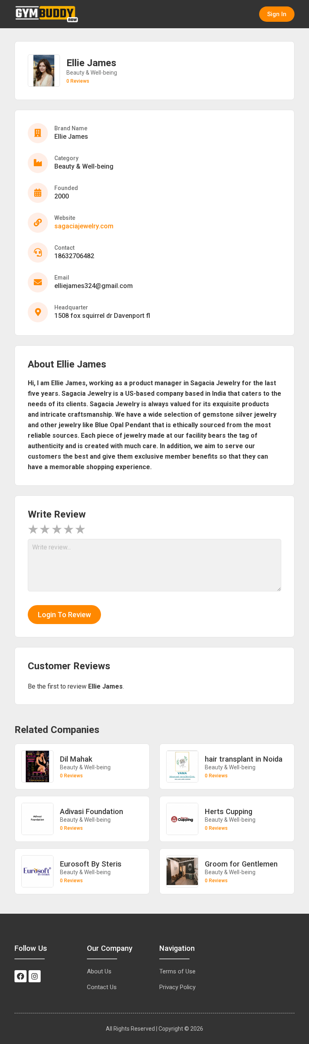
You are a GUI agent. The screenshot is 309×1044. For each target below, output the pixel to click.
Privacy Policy (177, 987)
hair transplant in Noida (243, 759)
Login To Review (64, 614)
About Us (99, 971)
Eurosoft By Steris (91, 864)
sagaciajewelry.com (83, 226)
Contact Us (102, 987)
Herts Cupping (228, 811)
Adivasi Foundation (91, 811)
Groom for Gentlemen (241, 864)
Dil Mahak (76, 759)
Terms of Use (177, 971)
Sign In (276, 14)
